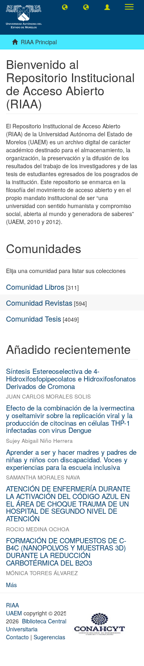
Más (11, 585)
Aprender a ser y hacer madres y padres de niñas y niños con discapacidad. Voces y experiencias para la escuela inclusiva (71, 459)
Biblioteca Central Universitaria (36, 625)
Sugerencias (49, 637)
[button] (65, 7)
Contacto (17, 637)
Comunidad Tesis (33, 318)
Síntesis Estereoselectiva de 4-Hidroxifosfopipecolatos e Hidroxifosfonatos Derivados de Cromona (71, 378)
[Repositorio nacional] (102, 623)
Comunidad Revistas (39, 302)
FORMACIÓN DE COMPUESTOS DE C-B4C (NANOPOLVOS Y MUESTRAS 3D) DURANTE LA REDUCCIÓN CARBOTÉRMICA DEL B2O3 (66, 551)
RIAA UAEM (15, 609)
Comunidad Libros (35, 286)
